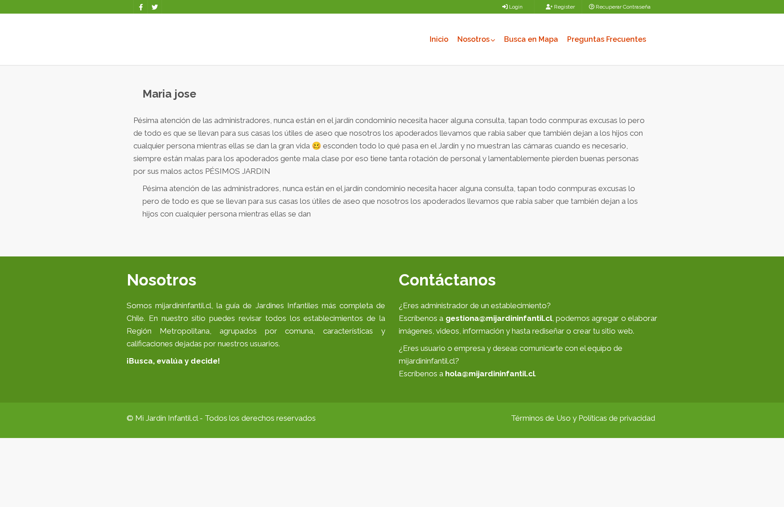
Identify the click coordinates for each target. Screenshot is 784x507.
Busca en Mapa (531, 39)
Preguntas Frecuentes (606, 39)
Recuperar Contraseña (622, 7)
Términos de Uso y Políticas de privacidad (583, 418)
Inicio (439, 39)
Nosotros (473, 39)
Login (515, 7)
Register (564, 7)
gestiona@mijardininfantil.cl (499, 318)
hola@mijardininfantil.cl (490, 373)
